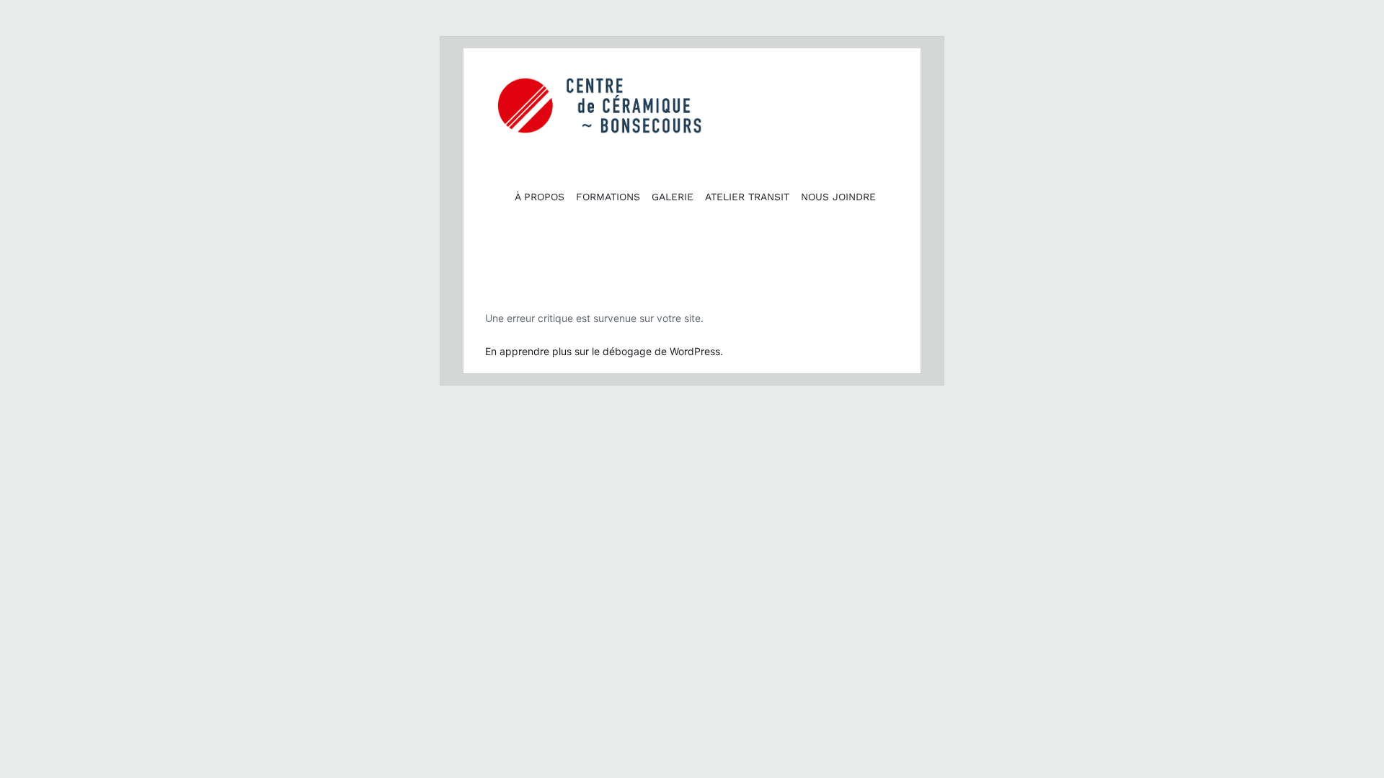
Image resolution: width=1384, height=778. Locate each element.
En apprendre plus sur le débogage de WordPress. (604, 351)
